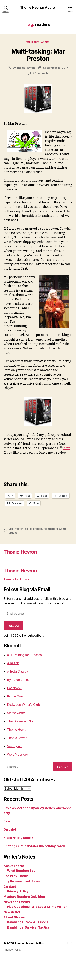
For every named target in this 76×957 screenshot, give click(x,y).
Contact (10, 886)
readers (53, 528)
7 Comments (40, 73)
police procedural (36, 528)
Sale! (7, 821)
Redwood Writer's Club (23, 704)
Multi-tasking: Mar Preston (38, 54)
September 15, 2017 (55, 67)
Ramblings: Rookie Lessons (27, 922)
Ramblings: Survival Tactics (28, 927)
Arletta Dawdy (17, 671)
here (66, 448)
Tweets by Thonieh (17, 579)
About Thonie (14, 866)
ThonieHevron (17, 738)
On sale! (10, 829)
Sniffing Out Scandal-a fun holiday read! (34, 846)
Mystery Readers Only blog (24, 896)
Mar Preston (16, 528)
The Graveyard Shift (21, 721)
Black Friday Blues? (18, 838)
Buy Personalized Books (22, 881)
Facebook (14, 688)
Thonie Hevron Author (38, 7)
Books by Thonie (16, 876)
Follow (13, 625)
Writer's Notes (38, 42)
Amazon (13, 663)
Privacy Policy (18, 891)
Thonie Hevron (26, 67)
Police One (14, 696)
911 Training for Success (24, 655)
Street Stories (14, 917)
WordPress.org (17, 754)
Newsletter (12, 912)
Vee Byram (14, 746)
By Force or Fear (19, 680)
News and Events (17, 902)
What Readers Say (21, 870)
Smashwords (16, 713)
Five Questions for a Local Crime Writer (37, 907)
